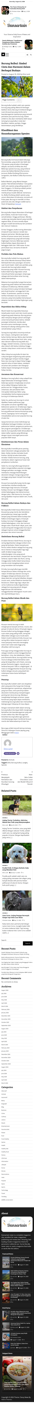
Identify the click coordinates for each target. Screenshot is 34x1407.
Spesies (4, 765)
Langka (24, 763)
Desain (3, 1123)
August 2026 (4, 990)
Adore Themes (6, 1399)
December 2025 (5, 1016)
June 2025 (4, 1035)
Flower (3, 1132)
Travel (3, 1193)
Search (3, 940)
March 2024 (4, 1083)
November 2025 (5, 1019)
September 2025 (6, 1025)
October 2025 (5, 1022)
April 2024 (4, 1080)
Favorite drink (5, 1129)
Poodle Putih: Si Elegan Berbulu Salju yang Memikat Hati (15, 869)
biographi (4, 1104)
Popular (3, 1180)
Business (3, 1110)
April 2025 (4, 1041)
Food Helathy (5, 1139)
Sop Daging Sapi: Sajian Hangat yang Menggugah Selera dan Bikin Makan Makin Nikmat (16, 963)
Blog (2, 1107)
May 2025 (4, 1038)
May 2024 (4, 1077)
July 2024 (3, 1070)
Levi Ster (14, 1265)
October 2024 (5, 1061)
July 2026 (3, 993)
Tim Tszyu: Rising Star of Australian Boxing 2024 (18, 7)
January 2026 (5, 1012)
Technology (4, 1190)
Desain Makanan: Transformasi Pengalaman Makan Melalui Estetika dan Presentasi (12, 42)
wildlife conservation (7, 1200)
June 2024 (4, 1073)
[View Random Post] (27, 55)
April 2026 (4, 1003)
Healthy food (5, 1152)
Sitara (13, 1347)
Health (3, 1145)
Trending (3, 1196)
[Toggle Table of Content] (18, 100)
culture (3, 1120)
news (2, 1177)
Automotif (4, 1097)
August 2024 (4, 1067)
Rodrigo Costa (8, 46)
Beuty (3, 1100)
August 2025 (4, 1028)
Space (3, 1184)
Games (3, 1142)
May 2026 (4, 1000)
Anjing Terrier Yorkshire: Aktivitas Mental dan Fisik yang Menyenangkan (16, 821)
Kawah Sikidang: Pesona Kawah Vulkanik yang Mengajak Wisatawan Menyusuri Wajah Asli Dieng (15, 953)
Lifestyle (3, 1164)
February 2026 (5, 1009)
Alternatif (4, 1091)
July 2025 (3, 1032)
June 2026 (4, 996)
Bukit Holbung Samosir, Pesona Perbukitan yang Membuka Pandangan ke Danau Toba (15, 958)
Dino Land (26, 74)
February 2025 (5, 1048)
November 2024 (5, 1057)
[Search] (31, 55)
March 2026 (4, 1006)
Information (4, 1161)
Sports (3, 1187)
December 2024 (5, 1054)
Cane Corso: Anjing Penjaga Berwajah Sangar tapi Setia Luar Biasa (15, 916)
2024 (8, 763)
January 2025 (5, 1051)
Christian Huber (16, 11)
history (3, 1155)
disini (17, 733)
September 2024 (6, 1064)
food (2, 1136)
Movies (3, 1171)
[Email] (18, 753)
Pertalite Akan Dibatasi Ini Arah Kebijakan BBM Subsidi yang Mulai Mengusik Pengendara (16, 973)
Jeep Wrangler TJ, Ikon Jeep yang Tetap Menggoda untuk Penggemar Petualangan (15, 968)
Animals (11, 760)
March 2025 (4, 1044)
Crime (3, 1113)
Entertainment (5, 1126)
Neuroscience (5, 1174)
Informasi (4, 1158)
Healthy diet (4, 1148)
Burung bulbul (16, 763)
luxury (3, 1168)
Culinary (3, 1116)
